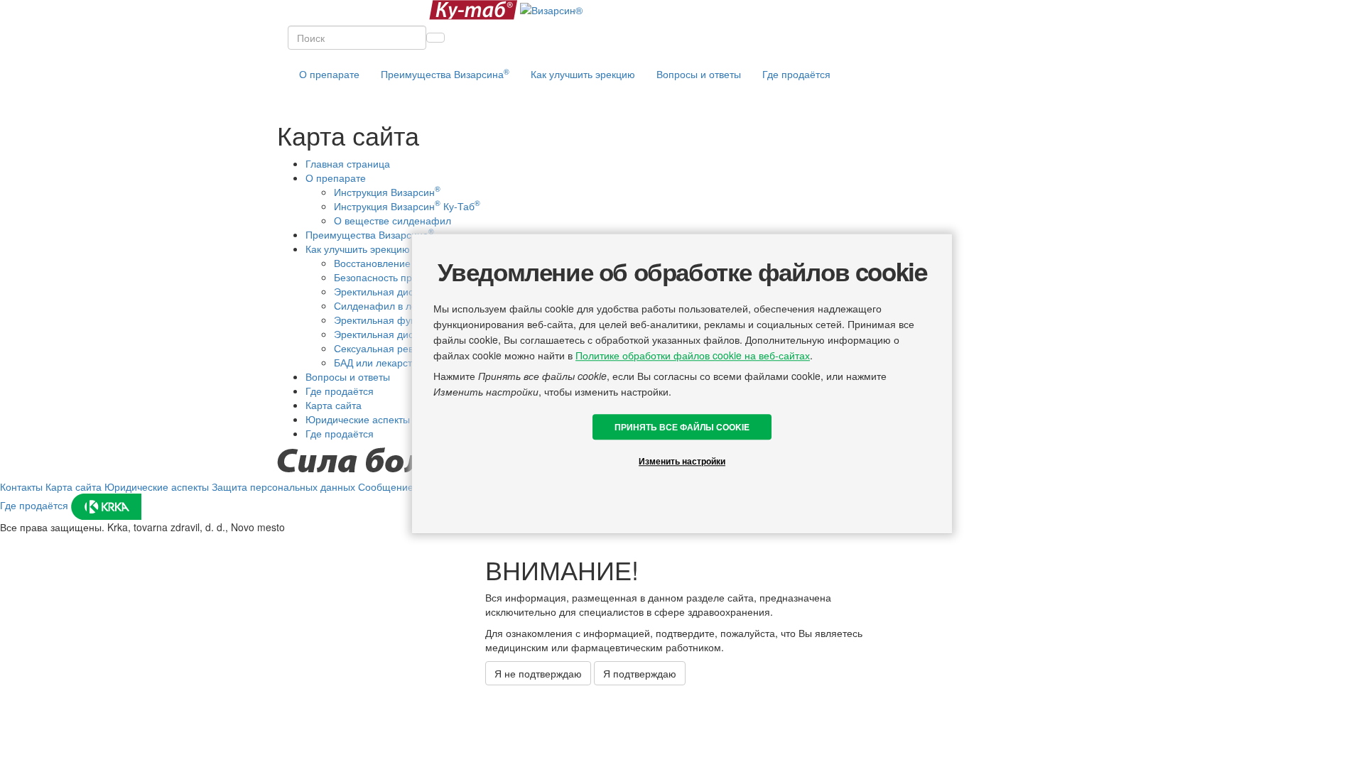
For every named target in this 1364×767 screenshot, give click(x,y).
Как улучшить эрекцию (357, 248)
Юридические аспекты (357, 419)
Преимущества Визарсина (445, 73)
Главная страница (347, 163)
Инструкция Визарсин (387, 192)
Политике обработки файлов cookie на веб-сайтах (692, 355)
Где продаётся (796, 74)
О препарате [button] (329, 74)
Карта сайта (333, 405)
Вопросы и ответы (698, 74)
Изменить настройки (682, 461)
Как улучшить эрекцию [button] (583, 74)
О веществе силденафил (392, 220)
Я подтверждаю (639, 673)
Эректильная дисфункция (394, 291)
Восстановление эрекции (392, 263)
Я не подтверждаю (538, 673)
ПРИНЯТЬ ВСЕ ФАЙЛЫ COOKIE (682, 426)
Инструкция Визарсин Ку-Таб (407, 206)
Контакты (21, 486)
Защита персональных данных (283, 486)
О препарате (335, 177)
